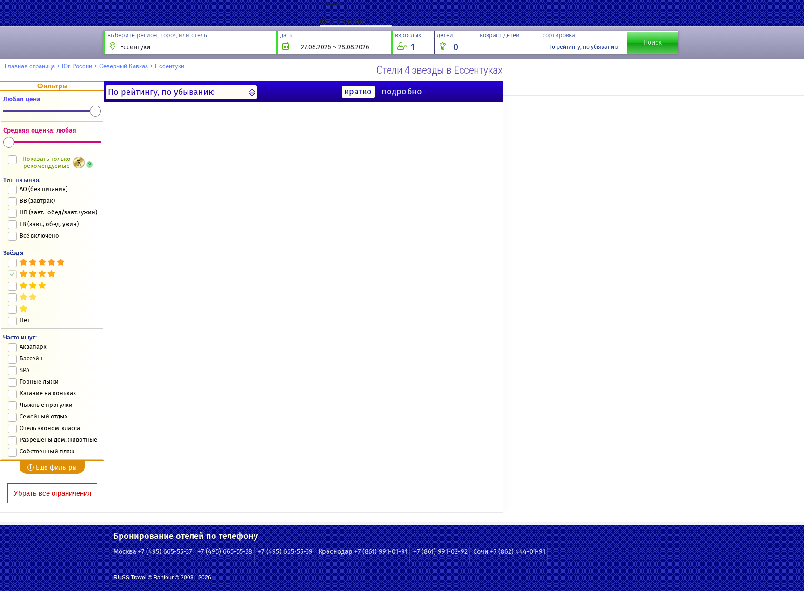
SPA (24, 369)
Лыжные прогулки (46, 404)
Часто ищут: (20, 337)
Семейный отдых (43, 416)
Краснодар (335, 552)
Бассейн (31, 358)
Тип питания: (21, 179)
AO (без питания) (43, 189)
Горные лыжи (39, 381)
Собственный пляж (47, 451)
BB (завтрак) (37, 200)
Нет (25, 320)
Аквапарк (33, 346)
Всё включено (39, 235)
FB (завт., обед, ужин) (49, 223)
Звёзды (13, 252)
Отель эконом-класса (50, 428)
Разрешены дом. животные (58, 439)
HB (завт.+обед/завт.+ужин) (58, 212)
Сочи (481, 552)
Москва (125, 552)
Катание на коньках (48, 393)
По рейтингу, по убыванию (583, 47)
